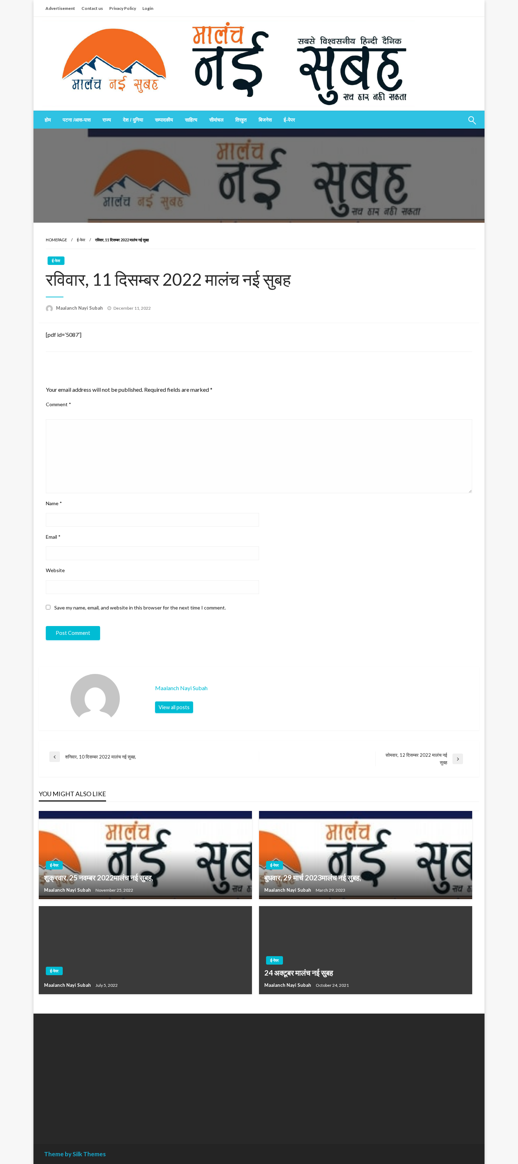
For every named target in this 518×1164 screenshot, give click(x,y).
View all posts (174, 707)
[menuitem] (48, 120)
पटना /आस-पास (77, 120)
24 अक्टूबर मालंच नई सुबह (298, 972)
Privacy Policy (122, 8)
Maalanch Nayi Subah (80, 308)
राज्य (107, 120)
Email (53, 537)
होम (48, 120)
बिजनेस (265, 120)
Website (55, 570)
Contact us (92, 8)
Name (54, 503)
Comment (58, 404)
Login (147, 8)
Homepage (56, 239)
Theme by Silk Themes (75, 1154)
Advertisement (60, 8)
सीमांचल (216, 120)
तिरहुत (241, 120)
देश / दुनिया (133, 120)
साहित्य (191, 120)
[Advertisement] (108, 1073)
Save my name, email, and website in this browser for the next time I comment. (140, 608)
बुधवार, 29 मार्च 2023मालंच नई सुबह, (312, 877)
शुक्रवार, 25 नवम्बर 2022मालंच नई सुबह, (98, 877)
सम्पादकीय (164, 120)
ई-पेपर (289, 120)
